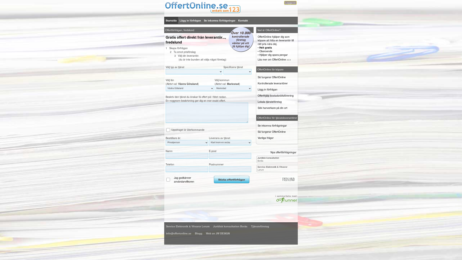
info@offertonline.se (178, 233)
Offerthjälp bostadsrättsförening (276, 95)
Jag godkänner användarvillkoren (184, 179)
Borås (268, 159)
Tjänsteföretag (260, 226)
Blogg (198, 233)
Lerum (272, 168)
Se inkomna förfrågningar (219, 20)
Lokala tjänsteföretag (270, 101)
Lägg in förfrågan (190, 20)
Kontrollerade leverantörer (273, 83)
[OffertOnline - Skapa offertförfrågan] (231, 7)
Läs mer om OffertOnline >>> (274, 59)
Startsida (171, 20)
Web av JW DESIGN (218, 233)
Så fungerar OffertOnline (272, 77)
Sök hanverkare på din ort (272, 108)
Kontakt (243, 20)
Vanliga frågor (266, 138)
